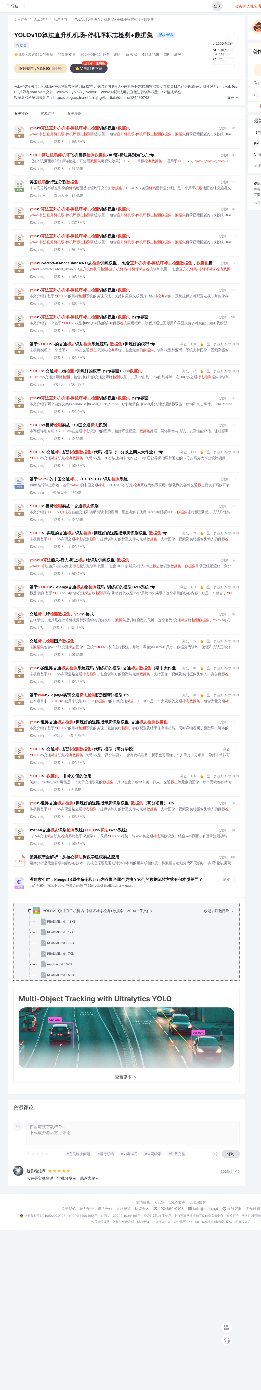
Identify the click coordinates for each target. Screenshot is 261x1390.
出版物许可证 (161, 1222)
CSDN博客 (197, 1202)
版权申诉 (166, 35)
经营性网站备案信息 (157, 1216)
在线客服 (234, 1209)
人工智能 (40, 19)
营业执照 (180, 1222)
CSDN (160, 1202)
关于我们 (68, 1209)
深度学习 (60, 19)
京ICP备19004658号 (83, 1216)
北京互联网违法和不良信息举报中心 (198, 1216)
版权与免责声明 (123, 1222)
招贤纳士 (87, 1209)
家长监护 (232, 1216)
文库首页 (20, 19)
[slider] (38, 1153)
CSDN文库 (177, 1202)
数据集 (21, 45)
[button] (233, 97)
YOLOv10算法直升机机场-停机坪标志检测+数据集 (84, 35)
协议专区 (142, 1209)
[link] (20, 19)
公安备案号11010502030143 (45, 1216)
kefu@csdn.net (205, 1209)
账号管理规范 (100, 1222)
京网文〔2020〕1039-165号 (121, 1216)
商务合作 (105, 1209)
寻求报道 (123, 1209)
